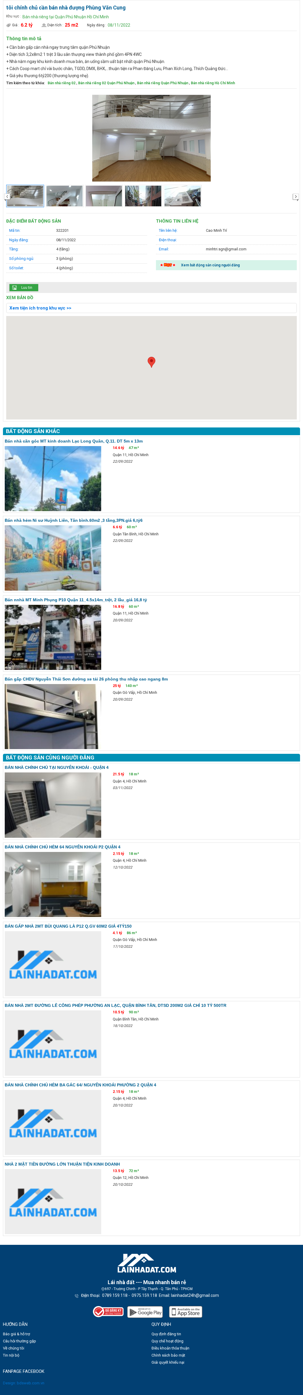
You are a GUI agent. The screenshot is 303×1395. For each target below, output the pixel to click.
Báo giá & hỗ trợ (16, 1334)
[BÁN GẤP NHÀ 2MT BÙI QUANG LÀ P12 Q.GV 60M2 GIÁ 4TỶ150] (53, 963)
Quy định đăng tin (166, 1334)
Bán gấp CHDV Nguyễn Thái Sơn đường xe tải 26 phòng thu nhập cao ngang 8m (86, 679)
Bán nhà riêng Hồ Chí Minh (213, 83)
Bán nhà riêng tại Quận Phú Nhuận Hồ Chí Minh (65, 16)
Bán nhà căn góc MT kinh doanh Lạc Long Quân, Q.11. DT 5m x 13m (74, 441)
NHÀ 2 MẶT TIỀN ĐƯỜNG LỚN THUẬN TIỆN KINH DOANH (62, 1164)
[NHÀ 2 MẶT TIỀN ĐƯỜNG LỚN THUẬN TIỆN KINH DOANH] (53, 1201)
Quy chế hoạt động (167, 1341)
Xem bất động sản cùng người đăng (210, 265)
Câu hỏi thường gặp (19, 1341)
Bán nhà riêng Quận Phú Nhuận (162, 83)
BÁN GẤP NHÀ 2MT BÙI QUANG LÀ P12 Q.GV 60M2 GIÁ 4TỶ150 (68, 926)
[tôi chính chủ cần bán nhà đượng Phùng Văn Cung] (151, 138)
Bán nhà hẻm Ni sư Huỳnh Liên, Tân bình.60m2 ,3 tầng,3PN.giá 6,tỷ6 (74, 520)
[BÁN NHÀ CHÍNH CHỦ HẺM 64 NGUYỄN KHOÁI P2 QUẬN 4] (53, 884)
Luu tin (26, 288)
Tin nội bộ (11, 1355)
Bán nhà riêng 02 (61, 83)
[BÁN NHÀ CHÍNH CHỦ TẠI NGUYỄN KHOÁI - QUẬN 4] (53, 804)
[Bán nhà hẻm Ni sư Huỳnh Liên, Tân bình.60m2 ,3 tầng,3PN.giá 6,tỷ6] (53, 557)
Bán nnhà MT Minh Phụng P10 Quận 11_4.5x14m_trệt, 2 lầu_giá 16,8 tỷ (76, 599)
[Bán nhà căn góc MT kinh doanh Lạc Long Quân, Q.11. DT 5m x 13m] (53, 478)
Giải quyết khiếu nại (168, 1362)
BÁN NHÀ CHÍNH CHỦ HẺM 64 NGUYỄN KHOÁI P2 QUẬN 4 (62, 847)
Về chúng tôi (13, 1348)
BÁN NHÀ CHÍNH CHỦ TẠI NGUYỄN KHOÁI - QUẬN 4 (57, 767)
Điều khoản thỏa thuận (170, 1348)
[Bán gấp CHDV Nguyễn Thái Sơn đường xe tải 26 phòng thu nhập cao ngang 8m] (53, 716)
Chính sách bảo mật (168, 1355)
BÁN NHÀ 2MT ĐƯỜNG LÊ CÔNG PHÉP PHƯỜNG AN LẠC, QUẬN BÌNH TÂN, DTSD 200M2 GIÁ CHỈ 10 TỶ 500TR (115, 1005)
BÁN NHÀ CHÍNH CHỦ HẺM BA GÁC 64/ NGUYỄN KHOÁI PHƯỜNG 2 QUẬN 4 (80, 1085)
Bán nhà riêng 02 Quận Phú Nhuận (106, 83)
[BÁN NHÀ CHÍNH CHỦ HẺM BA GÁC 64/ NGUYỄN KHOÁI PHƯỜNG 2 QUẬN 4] (53, 1122)
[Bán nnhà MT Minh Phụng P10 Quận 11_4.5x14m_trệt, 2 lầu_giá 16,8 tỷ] (53, 637)
